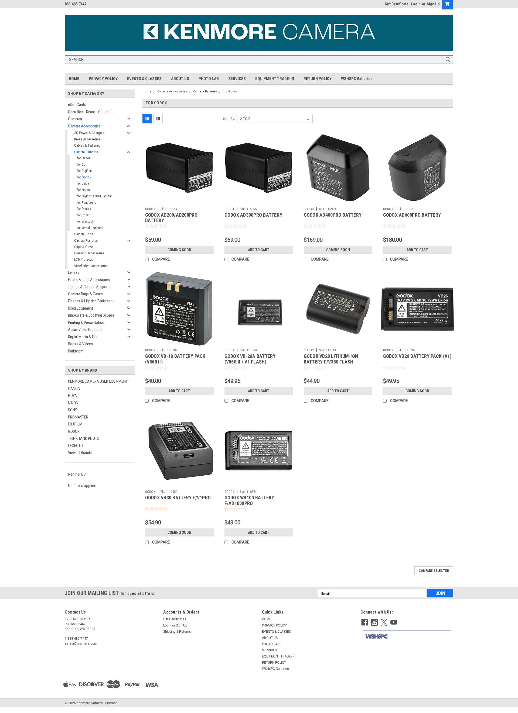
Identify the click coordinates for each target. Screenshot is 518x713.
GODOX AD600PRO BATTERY (412, 215)
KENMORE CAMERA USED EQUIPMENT (98, 381)
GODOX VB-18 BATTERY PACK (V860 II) (175, 359)
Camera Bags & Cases (85, 294)
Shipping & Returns (177, 632)
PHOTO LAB (209, 78)
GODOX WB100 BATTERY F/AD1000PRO (249, 500)
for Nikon (83, 190)
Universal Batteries (90, 228)
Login (416, 4)
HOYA (72, 395)
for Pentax (84, 209)
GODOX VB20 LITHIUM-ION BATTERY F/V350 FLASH (331, 359)
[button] (406, 636)
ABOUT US (180, 78)
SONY (72, 409)
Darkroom (75, 351)
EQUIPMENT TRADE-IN (274, 78)
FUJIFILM (75, 424)
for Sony (82, 215)
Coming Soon (179, 250)
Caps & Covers (84, 247)
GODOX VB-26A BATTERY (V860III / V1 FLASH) (250, 359)
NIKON (73, 402)
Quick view (179, 201)
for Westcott (85, 221)
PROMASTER (78, 417)
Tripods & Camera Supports (89, 286)
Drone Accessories (87, 139)
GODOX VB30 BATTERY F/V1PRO (178, 497)
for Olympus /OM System (94, 196)
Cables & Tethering (87, 145)
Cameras (75, 118)
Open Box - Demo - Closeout (90, 111)
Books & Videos (80, 343)
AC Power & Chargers (89, 133)
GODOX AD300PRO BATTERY (253, 215)
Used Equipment (80, 308)
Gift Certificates (174, 619)
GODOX (74, 431)
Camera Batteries (86, 152)
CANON (74, 388)
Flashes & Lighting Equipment (91, 301)
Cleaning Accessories (89, 253)
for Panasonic (86, 202)
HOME (74, 78)
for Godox (84, 177)
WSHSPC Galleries (356, 78)
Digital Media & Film (83, 336)
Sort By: (229, 119)
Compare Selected (434, 571)
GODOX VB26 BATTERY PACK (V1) (417, 356)
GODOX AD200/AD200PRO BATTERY (171, 217)
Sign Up (433, 4)
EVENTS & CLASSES (144, 78)
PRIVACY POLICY (103, 78)
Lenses (73, 272)
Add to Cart (258, 250)
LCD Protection (84, 259)
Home (146, 91)
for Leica (83, 183)
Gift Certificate (396, 4)
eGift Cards (77, 104)
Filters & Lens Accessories (89, 279)
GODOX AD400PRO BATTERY (333, 215)
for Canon (84, 158)
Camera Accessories (84, 126)
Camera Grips (83, 234)
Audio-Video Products (85, 329)
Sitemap (111, 703)
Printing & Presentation (86, 322)
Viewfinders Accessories (91, 266)
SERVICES (237, 78)
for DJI (81, 164)
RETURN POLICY (318, 78)
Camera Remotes (86, 240)
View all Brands (80, 452)
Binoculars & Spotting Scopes (91, 315)
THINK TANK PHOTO (83, 438)
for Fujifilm (84, 171)
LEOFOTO (75, 445)
